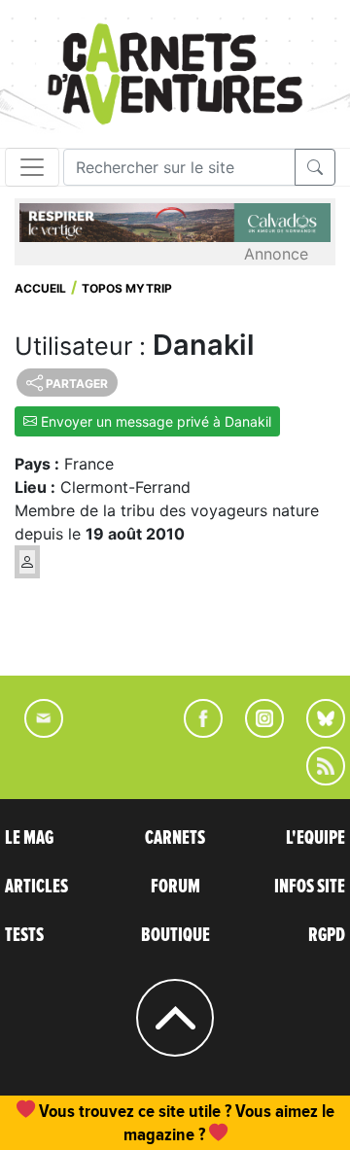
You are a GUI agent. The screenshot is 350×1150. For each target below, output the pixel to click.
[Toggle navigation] (32, 167)
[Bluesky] (316, 732)
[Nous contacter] (34, 732)
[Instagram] (256, 732)
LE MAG (29, 838)
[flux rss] (316, 779)
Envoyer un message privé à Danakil (154, 421)
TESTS (24, 935)
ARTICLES (36, 886)
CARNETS (175, 838)
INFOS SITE (309, 886)
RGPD (326, 935)
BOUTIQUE (175, 935)
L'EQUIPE (315, 838)
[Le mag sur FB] (195, 732)
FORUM (175, 886)
